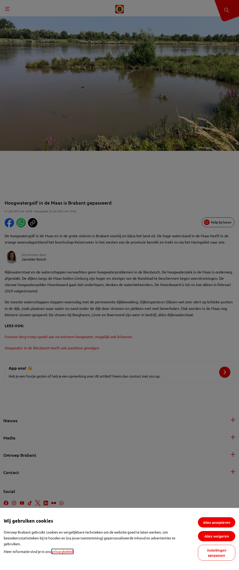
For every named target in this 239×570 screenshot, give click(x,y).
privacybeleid (62, 551)
